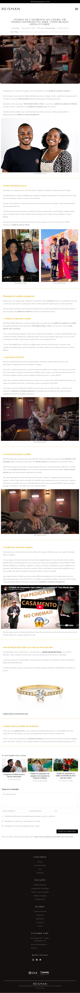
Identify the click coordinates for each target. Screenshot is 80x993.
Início (12, 32)
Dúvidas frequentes (40, 885)
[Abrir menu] (76, 9)
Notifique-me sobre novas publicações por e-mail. (22, 826)
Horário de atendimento (38, 944)
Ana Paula (16, 28)
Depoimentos (40, 919)
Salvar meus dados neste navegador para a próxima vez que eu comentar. (30, 816)
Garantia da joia (40, 899)
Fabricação (40, 922)
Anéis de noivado (40, 865)
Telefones (34, 948)
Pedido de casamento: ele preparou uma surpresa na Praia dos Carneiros (40, 776)
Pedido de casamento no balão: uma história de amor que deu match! (66, 776)
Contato (40, 926)
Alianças (40, 862)
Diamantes (40, 873)
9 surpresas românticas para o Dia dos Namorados (14, 775)
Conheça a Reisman (40, 911)
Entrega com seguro (40, 896)
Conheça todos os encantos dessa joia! (15, 714)
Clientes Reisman (50, 28)
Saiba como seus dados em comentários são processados (53, 837)
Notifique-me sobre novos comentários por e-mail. (22, 821)
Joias (40, 869)
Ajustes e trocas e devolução (40, 892)
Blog (16, 32)
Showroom (40, 915)
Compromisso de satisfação (40, 888)
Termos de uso (40, 975)
